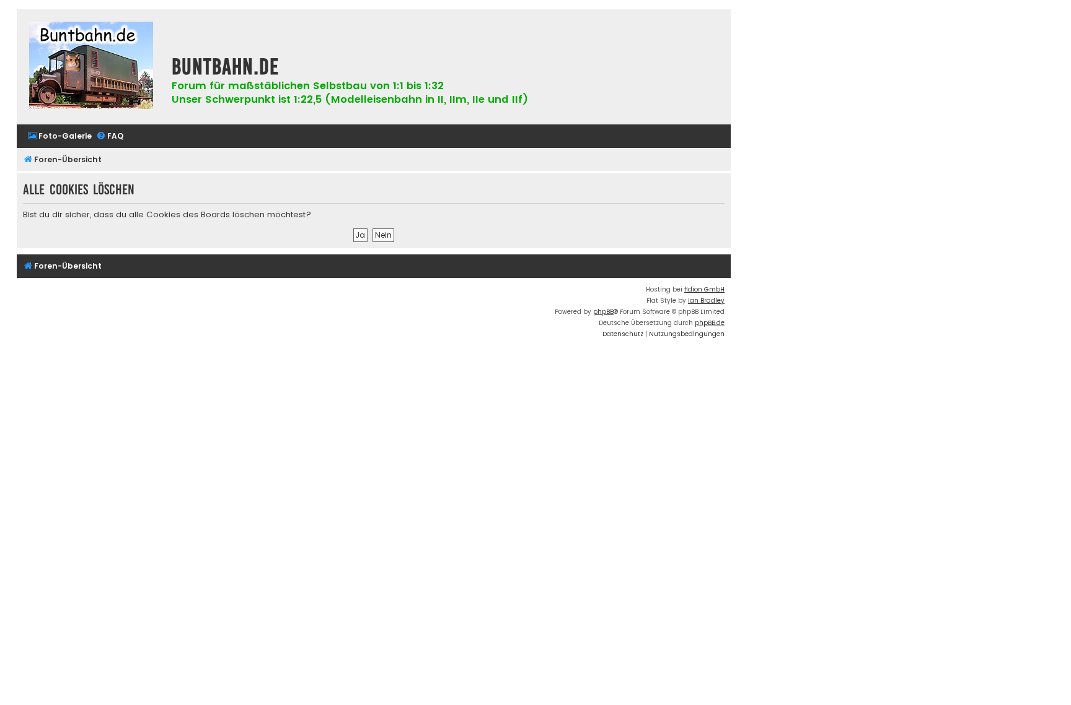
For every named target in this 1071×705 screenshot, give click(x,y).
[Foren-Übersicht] (91, 66)
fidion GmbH (704, 289)
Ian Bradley (706, 300)
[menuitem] (59, 136)
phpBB (603, 311)
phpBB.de (710, 322)
